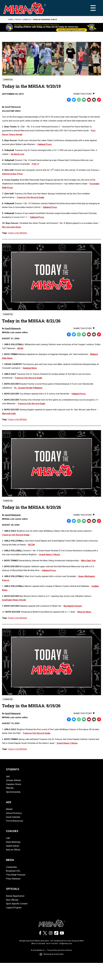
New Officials (12, 900)
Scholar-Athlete (13, 780)
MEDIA (10, 859)
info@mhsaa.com (65, 943)
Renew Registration (15, 896)
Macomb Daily (9, 413)
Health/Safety (12, 846)
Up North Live (17, 154)
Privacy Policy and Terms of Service (59, 950)
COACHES (12, 831)
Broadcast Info (13, 871)
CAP (8, 838)
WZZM (31, 544)
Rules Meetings (13, 842)
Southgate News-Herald (14, 600)
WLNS (20, 348)
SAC (8, 776)
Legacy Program (14, 907)
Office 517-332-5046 (38, 943)
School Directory (14, 813)
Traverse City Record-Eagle (30, 197)
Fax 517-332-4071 (52, 943)
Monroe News (84, 612)
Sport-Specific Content (17, 903)
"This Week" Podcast (15, 874)
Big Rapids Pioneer (73, 606)
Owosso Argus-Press (12, 174)
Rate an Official (13, 849)
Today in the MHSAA (17, 233)
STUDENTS (12, 769)
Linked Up (27, 19)
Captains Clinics (13, 784)
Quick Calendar (13, 817)
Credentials (11, 867)
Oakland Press (44, 144)
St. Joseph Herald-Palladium (28, 387)
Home (10, 19)
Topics (18, 19)
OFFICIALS (12, 888)
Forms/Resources (14, 821)
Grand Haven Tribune (49, 554)
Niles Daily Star (88, 560)
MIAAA (9, 809)
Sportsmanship (13, 792)
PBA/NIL (10, 788)
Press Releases (13, 878)
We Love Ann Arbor (11, 227)
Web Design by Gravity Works (53, 954)
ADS (8, 802)
